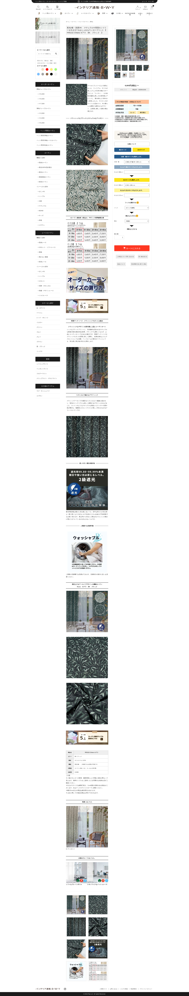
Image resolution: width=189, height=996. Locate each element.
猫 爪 (55, 63)
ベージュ (39, 313)
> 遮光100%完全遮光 (45, 167)
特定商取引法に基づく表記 (138, 264)
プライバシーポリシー (146, 989)
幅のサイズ (122, 150)
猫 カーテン (40, 60)
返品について (121, 264)
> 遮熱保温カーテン (44, 177)
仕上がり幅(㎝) (118, 172)
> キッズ (41, 215)
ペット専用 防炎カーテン (45, 145)
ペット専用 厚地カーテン (45, 135)
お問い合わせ (113, 989)
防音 (51, 60)
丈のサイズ (141, 150)
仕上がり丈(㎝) (118, 195)
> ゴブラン (41, 225)
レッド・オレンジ (42, 317)
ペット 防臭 (49, 63)
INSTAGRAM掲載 (130, 14)
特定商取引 (134, 989)
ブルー (39, 332)
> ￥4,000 (41, 118)
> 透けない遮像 (43, 257)
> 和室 (40, 220)
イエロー (39, 322)
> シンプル (41, 196)
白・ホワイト (41, 308)
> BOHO (40, 210)
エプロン (39, 396)
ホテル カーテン (41, 63)
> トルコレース (43, 295)
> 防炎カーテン (43, 162)
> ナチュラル (42, 206)
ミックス (39, 351)
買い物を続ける (143, 256)
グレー (39, 337)
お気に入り (123, 90)
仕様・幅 (116, 161)
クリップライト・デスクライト (47, 378)
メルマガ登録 (124, 989)
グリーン (39, 327)
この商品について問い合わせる (125, 256)
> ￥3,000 (41, 113)
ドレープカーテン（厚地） (86, 21)
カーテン (74, 21)
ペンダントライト (42, 369)
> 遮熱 (40, 252)
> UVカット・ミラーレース (47, 247)
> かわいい (41, 281)
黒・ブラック (41, 346)
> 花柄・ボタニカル (44, 286)
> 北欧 (40, 201)
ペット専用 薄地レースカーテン (47, 140)
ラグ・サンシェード (43, 391)
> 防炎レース (42, 242)
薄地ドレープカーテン (44, 108)
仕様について (132, 144)
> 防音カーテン (43, 182)
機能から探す (41, 158)
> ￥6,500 (41, 99)
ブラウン (39, 341)
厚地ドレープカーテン (44, 89)
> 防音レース (42, 262)
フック (116, 207)
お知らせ (140, 14)
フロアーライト (42, 373)
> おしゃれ (41, 191)
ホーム (68, 21)
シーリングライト (42, 364)
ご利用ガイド (149, 14)
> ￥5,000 (41, 94)
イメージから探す (42, 186)
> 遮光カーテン (43, 172)
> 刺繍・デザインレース (46, 290)
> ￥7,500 (41, 103)
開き (115, 221)
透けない (47, 60)
